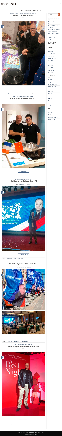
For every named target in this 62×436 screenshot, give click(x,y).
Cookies (42, 432)
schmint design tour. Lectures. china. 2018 (23, 181)
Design (11, 13)
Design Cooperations (15, 13)
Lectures (29, 179)
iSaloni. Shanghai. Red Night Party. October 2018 (23, 346)
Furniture (50, 96)
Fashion (31, 13)
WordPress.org (51, 119)
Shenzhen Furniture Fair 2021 (53, 22)
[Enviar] (59, 14)
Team (49, 105)
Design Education (23, 13)
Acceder (50, 112)
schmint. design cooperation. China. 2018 (23, 98)
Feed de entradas (52, 115)
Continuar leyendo (23, 88)
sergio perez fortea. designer (52, 38)
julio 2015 (50, 65)
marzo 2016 (51, 63)
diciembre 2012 (51, 70)
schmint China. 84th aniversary (23, 15)
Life (33, 13)
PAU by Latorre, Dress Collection (53, 26)
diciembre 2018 (51, 56)
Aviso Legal (20, 432)
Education (27, 13)
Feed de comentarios (53, 117)
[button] (60, 3)
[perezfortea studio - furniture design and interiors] (8, 4)
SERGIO (29, 19)
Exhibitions (30, 261)
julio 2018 (50, 60)
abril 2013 (50, 68)
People (36, 13)
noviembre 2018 (52, 58)
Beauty (16, 344)
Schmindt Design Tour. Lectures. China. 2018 (23, 263)
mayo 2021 (50, 51)
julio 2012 (50, 72)
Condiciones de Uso (36, 432)
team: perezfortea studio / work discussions (54, 30)
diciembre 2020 (51, 53)
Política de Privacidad (27, 432)
